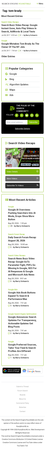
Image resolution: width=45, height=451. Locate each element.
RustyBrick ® (23, 430)
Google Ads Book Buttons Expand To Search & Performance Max (22, 295)
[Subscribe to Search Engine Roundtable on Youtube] (32, 115)
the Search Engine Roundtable (24, 420)
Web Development (37, 430)
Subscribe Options (22, 129)
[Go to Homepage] (16, 3)
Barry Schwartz (31, 35)
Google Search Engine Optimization (22, 314)
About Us (22, 399)
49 (11, 226)
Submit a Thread (22, 386)
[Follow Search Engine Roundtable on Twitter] (22, 115)
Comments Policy (22, 403)
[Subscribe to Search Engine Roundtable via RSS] (37, 115)
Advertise (22, 407)
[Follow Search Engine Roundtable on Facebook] (16, 115)
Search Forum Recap (16, 234)
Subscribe (33, 122)
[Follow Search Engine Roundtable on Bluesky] (27, 115)
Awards (22, 395)
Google (4, 41)
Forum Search (22, 391)
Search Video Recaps (10, 22)
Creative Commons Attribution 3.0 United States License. (22, 439)
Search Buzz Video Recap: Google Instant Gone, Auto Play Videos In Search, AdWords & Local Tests (19, 28)
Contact (22, 411)
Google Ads (13, 289)
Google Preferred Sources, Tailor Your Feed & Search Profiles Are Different (22, 347)
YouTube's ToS (22, 446)
